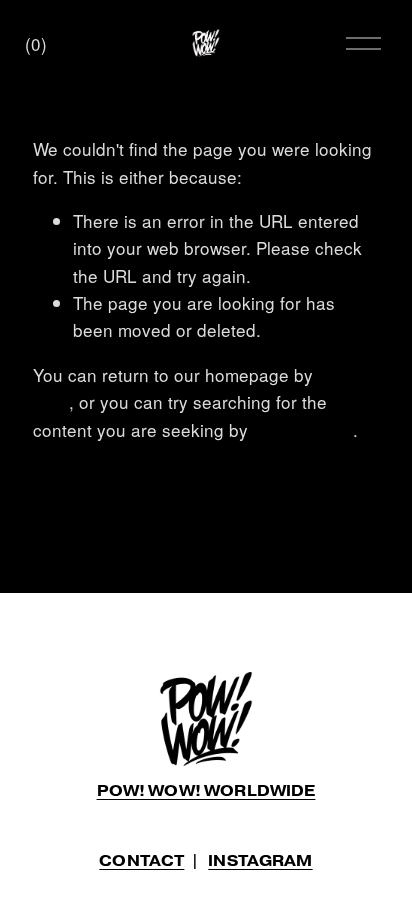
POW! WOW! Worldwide (206, 791)
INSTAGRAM (260, 861)
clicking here (303, 429)
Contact (141, 861)
